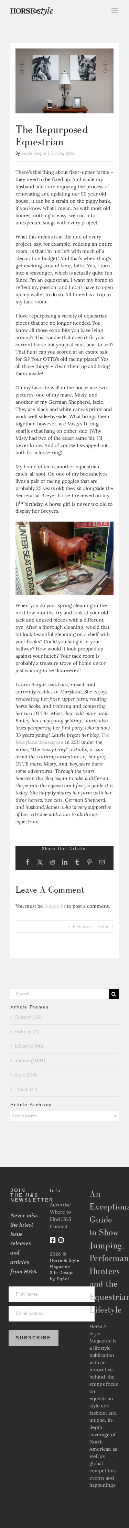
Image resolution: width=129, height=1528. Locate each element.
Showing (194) (29, 1060)
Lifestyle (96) (28, 1046)
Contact (58, 1226)
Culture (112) (28, 1017)
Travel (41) (25, 1089)
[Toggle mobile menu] (115, 10)
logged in (54, 906)
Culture (57, 153)
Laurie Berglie (33, 153)
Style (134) (25, 1075)
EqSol (63, 1279)
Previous (82, 926)
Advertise (60, 1205)
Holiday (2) (26, 1031)
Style (70, 153)
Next (103, 926)
